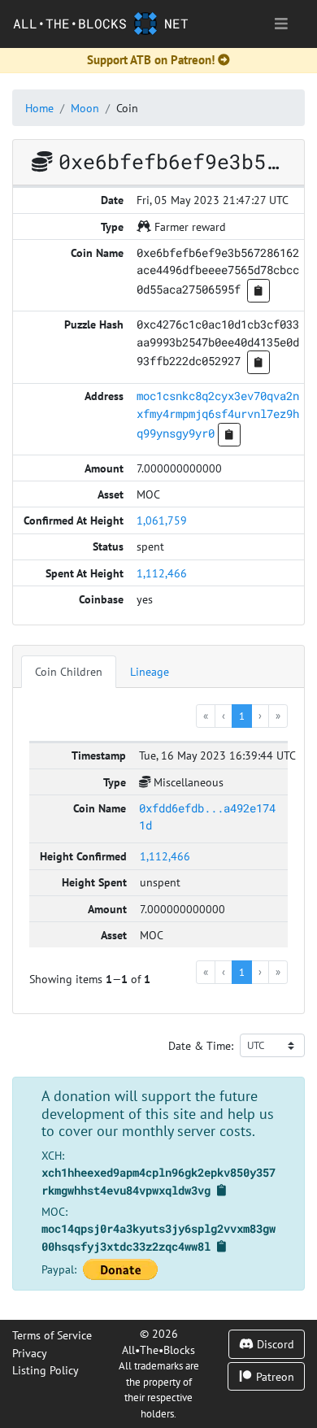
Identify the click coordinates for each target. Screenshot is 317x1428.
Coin (127, 107)
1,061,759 (162, 520)
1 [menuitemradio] (242, 715)
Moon (85, 107)
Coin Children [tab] (68, 671)
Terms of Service (52, 1335)
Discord (274, 1344)
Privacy (29, 1353)
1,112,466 (162, 573)
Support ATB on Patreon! (151, 59)
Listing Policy (45, 1370)
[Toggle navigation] (281, 24)
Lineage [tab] (149, 671)
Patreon (273, 1376)
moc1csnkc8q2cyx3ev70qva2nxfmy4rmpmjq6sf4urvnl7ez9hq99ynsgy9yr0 (218, 414)
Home (39, 107)
